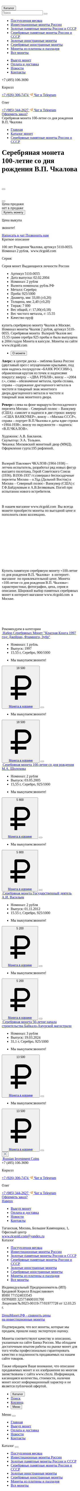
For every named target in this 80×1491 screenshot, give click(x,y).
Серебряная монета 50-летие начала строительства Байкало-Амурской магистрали (37, 1024)
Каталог (9, 8)
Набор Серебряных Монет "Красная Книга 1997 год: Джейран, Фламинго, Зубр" (39, 635)
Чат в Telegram (44, 95)
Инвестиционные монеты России (36, 24)
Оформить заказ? (15, 114)
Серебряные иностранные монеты (37, 45)
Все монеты (20, 53)
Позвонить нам (37, 235)
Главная (17, 129)
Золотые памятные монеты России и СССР (43, 28)
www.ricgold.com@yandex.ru (23, 1236)
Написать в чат (14, 235)
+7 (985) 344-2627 (15, 110)
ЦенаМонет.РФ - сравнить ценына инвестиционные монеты (26, 1317)
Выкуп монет (21, 60)
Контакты (18, 72)
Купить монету (13, 212)
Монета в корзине (21, 706)
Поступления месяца (26, 20)
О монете (18, 353)
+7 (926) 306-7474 (15, 95)
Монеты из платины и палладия (35, 49)
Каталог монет (22, 134)
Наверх (7, 1201)
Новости (17, 68)
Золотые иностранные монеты (34, 40)
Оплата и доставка (25, 64)
